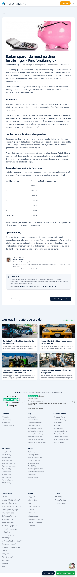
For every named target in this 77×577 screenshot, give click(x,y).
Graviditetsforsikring (60, 431)
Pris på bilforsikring (34, 460)
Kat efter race (6, 471)
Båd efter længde (7, 480)
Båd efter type (6, 477)
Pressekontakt (60, 500)
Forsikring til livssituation (11, 547)
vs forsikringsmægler (10, 529)
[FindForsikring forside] (14, 3)
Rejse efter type (7, 469)
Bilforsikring (5, 417)
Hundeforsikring (7, 452)
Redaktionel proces (9, 516)
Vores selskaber (8, 522)
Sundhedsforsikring (59, 420)
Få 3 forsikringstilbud (59, 299)
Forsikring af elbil (33, 455)
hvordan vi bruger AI (26, 286)
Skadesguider (33, 516)
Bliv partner (32, 500)
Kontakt (4, 551)
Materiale (58, 497)
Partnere (5, 563)
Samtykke (5, 560)
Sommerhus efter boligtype (36, 442)
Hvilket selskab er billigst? (11, 541)
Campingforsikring (8, 425)
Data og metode (8, 513)
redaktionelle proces (49, 286)
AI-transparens (7, 519)
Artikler (4, 14)
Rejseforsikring (6, 457)
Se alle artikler (68, 320)
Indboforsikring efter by (35, 434)
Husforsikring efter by (35, 428)
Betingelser (6, 554)
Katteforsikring (6, 455)
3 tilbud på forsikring (9, 503)
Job (3, 567)
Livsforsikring (57, 422)
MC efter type (6, 474)
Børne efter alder (58, 442)
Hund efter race (7, 460)
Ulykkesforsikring (59, 417)
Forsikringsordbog (35, 522)
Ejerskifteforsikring (34, 425)
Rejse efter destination (9, 466)
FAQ (29, 503)
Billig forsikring (6, 483)
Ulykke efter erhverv (60, 434)
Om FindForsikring (34, 269)
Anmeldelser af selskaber (36, 471)
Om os (4, 497)
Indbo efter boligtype (35, 436)
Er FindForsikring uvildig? (11, 506)
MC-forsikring (6, 420)
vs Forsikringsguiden (9, 526)
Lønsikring (56, 425)
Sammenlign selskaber (35, 469)
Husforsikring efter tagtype (36, 431)
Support (31, 497)
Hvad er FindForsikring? (11, 500)
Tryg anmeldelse (33, 477)
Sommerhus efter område (36, 439)
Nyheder (31, 513)
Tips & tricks (32, 466)
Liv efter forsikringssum (61, 439)
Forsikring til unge (33, 463)
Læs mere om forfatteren (20, 269)
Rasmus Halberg (13, 64)
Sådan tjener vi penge (10, 510)
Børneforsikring (58, 428)
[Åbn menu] (73, 3)
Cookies (31, 526)
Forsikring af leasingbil (35, 457)
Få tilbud (65, 3)
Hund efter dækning (8, 463)
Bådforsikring (6, 422)
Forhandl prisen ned (35, 519)
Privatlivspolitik (7, 557)
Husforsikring (32, 417)
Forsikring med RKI (9, 544)
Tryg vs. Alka (32, 474)
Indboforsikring (32, 420)
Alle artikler (14, 299)
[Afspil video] (72, 566)
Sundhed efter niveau (60, 436)
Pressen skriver (61, 503)
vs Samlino (6, 532)
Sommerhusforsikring (34, 422)
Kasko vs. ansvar (33, 452)
